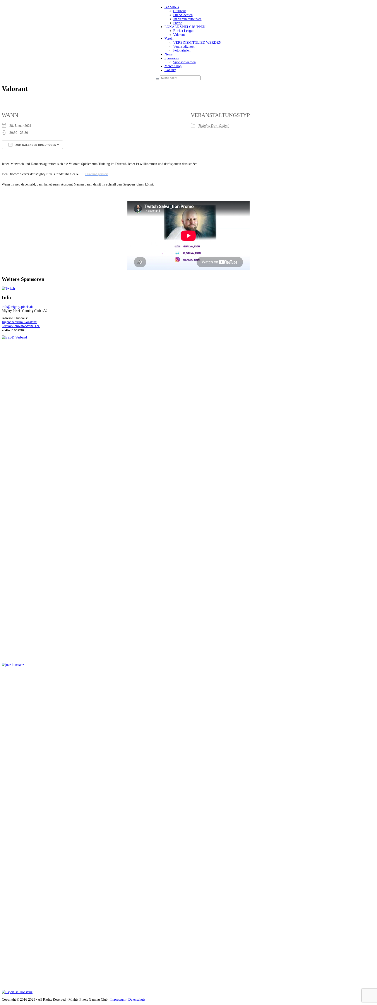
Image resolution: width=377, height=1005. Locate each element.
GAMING (172, 7)
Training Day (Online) (213, 125)
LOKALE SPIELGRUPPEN (185, 27)
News (169, 54)
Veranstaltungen (184, 46)
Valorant (179, 34)
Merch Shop (173, 66)
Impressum (117, 999)
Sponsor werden (184, 62)
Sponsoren (172, 58)
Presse (177, 23)
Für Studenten (183, 15)
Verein (169, 38)
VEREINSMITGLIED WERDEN (197, 42)
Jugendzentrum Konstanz (19, 322)
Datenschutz (136, 999)
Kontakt (170, 70)
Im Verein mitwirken (187, 19)
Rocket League (183, 31)
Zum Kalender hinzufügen (35, 145)
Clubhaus (179, 11)
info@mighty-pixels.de (17, 307)
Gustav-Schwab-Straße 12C (21, 326)
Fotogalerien (181, 50)
